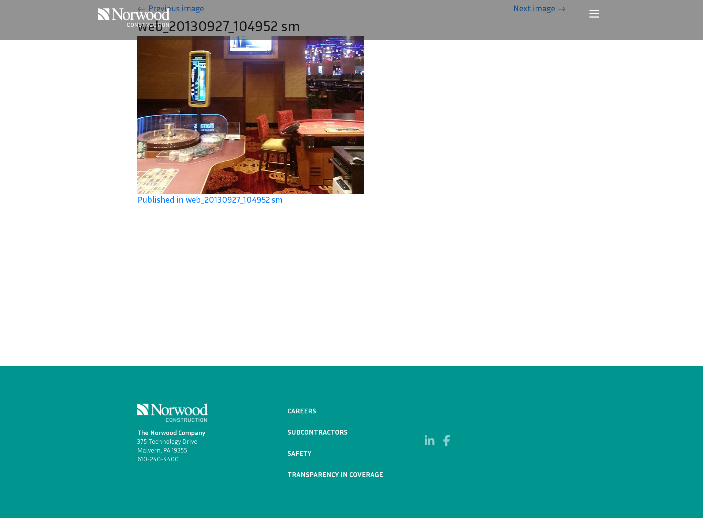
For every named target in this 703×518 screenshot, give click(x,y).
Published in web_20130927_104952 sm (210, 199)
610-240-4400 (158, 459)
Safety (299, 452)
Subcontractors (317, 431)
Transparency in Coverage (335, 474)
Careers (301, 410)
